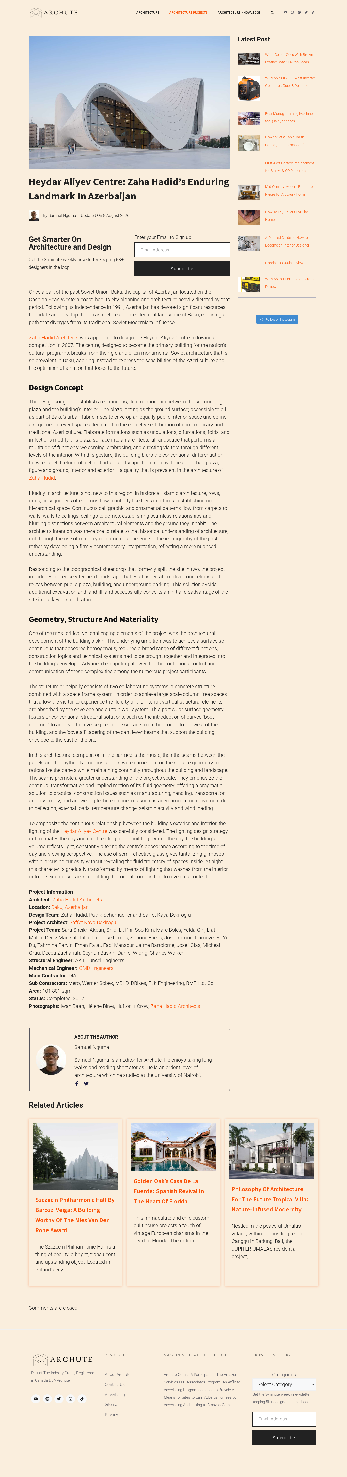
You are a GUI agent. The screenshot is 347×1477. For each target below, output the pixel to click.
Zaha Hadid (42, 478)
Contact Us (115, 1384)
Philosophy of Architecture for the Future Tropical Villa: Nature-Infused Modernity (270, 1199)
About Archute (117, 1374)
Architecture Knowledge (239, 12)
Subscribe (182, 268)
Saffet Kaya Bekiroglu (93, 922)
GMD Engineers (96, 968)
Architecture (147, 12)
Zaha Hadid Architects (53, 338)
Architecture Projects (188, 12)
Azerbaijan (77, 907)
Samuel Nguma (62, 215)
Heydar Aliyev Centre (84, 831)
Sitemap (112, 1404)
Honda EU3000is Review (284, 263)
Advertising (115, 1394)
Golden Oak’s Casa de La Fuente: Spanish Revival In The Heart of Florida (169, 1191)
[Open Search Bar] (272, 12)
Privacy (111, 1414)
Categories (284, 1375)
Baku (56, 907)
